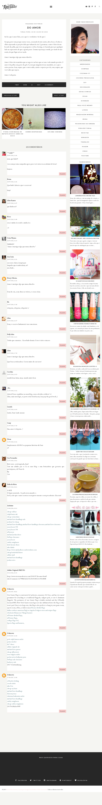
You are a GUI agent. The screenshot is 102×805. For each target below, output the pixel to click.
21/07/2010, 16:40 (12, 409)
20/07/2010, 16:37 (12, 321)
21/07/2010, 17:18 (12, 425)
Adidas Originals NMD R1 (16, 570)
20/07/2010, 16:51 (12, 337)
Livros (85, 110)
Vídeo (85, 151)
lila (8, 302)
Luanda (9, 407)
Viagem (85, 146)
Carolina (10, 372)
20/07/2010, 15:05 (12, 182)
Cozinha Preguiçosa (85, 78)
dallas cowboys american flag (17, 610)
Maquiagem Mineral (85, 114)
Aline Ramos (11, 200)
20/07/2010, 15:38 (12, 304)
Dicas (85, 96)
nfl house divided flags (37, 608)
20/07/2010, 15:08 (12, 219)
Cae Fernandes (12, 458)
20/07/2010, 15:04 (12, 155)
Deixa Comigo (85, 91)
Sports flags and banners (15, 623)
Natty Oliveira (12, 278)
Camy (9, 423)
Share (25, 84)
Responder (62, 174)
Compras (85, 68)
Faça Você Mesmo (85, 105)
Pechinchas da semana (85, 123)
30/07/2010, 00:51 (12, 487)
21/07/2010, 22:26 (12, 442)
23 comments (49, 84)
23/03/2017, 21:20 (12, 636)
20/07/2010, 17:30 (12, 353)
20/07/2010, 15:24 (12, 259)
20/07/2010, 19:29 (12, 374)
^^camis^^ (10, 153)
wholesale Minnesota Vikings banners (19, 613)
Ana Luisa (10, 257)
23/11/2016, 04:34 (12, 573)
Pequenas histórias (34, 23)
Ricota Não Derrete (11, 789)
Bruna (9, 179)
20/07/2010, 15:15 (12, 240)
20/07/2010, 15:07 (12, 203)
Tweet (17, 84)
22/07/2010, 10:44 (12, 460)
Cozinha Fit (85, 73)
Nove (9, 217)
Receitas (85, 132)
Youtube (85, 155)
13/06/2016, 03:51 (12, 508)
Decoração (85, 87)
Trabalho (85, 142)
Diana (9, 439)
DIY (85, 82)
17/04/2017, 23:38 (12, 677)
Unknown (10, 589)
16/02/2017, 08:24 (12, 591)
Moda (85, 119)
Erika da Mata (12, 484)
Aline (9, 318)
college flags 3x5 (13, 620)
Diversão (85, 100)
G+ (32, 84)
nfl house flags (12, 618)
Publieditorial (85, 128)
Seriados (85, 137)
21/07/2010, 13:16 (12, 390)
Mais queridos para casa (51, 757)
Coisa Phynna (11, 238)
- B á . (9, 388)
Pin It (39, 84)
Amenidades (85, 64)
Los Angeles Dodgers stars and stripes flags (41, 610)
